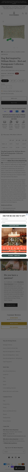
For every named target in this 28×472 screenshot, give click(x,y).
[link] (14, 240)
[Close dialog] (26, 214)
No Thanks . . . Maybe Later (14, 255)
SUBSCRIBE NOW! (14, 225)
